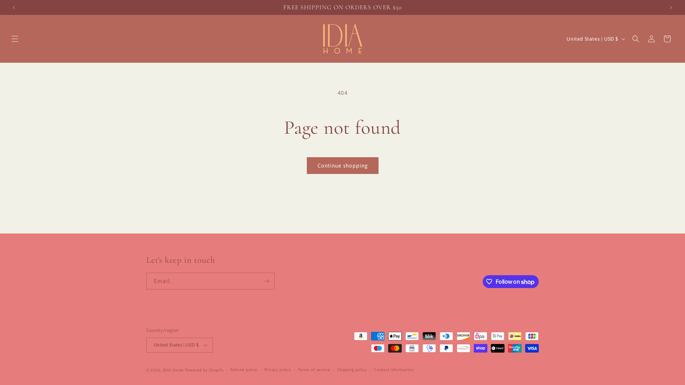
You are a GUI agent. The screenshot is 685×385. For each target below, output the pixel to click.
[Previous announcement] (14, 7)
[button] (15, 39)
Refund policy (243, 370)
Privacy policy (277, 370)
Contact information (393, 370)
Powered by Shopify (204, 370)
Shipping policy (352, 370)
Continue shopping (343, 166)
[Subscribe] (266, 281)
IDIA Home (173, 370)
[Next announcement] (671, 7)
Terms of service (314, 370)
